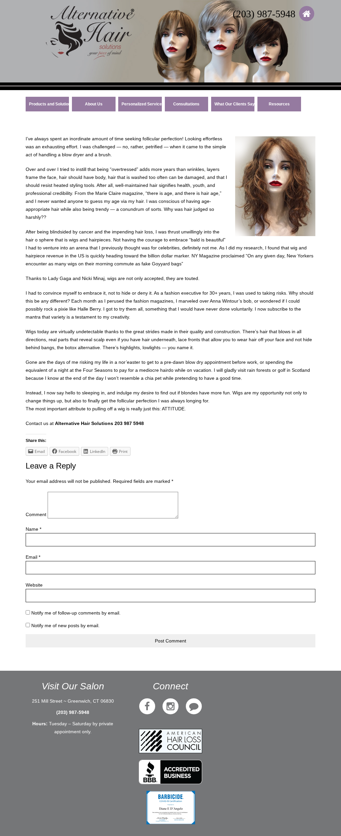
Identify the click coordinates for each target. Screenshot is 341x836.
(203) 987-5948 (264, 13)
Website (34, 585)
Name (33, 529)
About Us (94, 104)
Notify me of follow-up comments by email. (76, 613)
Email (33, 557)
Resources (279, 104)
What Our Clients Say (234, 104)
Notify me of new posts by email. (65, 625)
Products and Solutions (49, 104)
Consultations (186, 104)
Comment (36, 514)
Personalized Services (142, 104)
